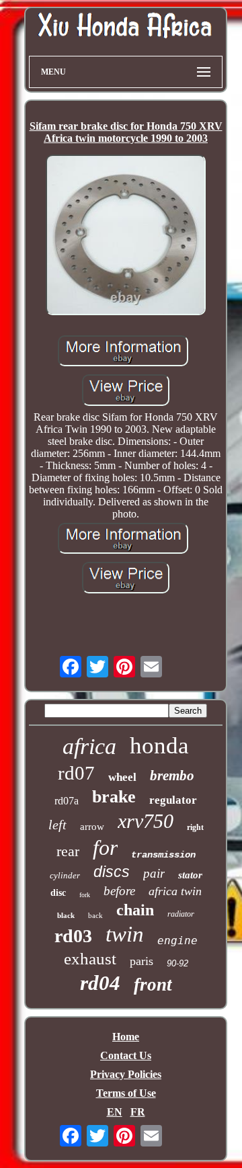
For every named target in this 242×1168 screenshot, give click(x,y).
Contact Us (125, 1055)
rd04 (100, 983)
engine (177, 940)
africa (89, 746)
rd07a (66, 800)
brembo (172, 775)
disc (58, 893)
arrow (92, 826)
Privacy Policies (125, 1074)
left (57, 824)
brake (114, 796)
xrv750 (145, 821)
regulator (173, 800)
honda (159, 746)
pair (154, 873)
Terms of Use (126, 1093)
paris (141, 961)
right (195, 827)
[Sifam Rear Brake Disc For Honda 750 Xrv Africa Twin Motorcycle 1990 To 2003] (126, 236)
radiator (180, 914)
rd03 (73, 935)
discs (111, 871)
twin (125, 934)
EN (114, 1112)
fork (84, 895)
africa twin (175, 891)
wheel (122, 777)
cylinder (65, 875)
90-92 (177, 963)
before (119, 891)
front (153, 984)
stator (190, 875)
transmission (163, 854)
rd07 (76, 773)
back (95, 915)
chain (135, 910)
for (105, 847)
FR (137, 1112)
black (66, 915)
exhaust (90, 959)
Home (125, 1036)
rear (67, 851)
